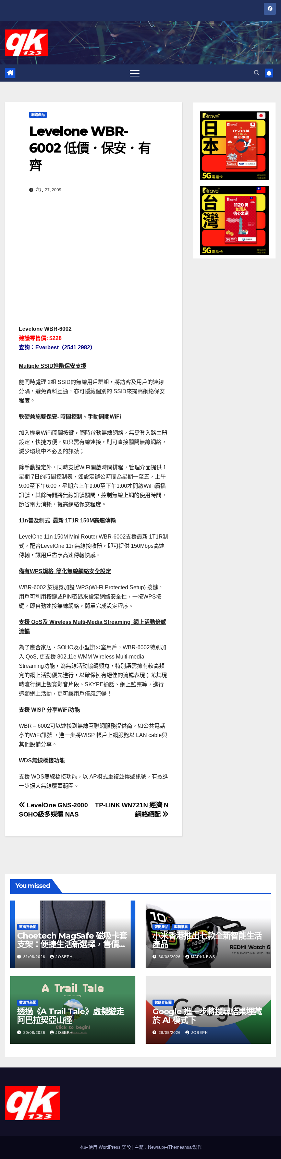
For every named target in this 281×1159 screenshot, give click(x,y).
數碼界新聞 (27, 927)
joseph (64, 957)
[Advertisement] (93, 257)
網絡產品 (38, 115)
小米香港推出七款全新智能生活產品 (207, 940)
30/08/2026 (170, 957)
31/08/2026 (35, 957)
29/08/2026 (170, 1032)
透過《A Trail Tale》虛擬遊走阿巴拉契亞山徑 (70, 1015)
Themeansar (180, 1147)
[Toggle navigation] (134, 73)
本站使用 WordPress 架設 (106, 1147)
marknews (203, 957)
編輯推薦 (181, 927)
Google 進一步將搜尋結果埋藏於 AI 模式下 (207, 1015)
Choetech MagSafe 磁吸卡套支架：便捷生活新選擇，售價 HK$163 (72, 944)
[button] (256, 73)
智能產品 (161, 927)
